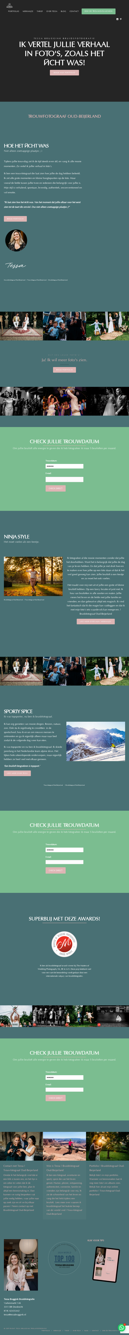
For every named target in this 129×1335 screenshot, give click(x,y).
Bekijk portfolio (15, 219)
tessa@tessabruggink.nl (15, 1314)
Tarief (40, 11)
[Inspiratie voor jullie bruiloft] (120, 19)
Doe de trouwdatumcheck (99, 11)
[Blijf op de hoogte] (117, 19)
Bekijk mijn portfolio (64, 73)
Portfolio (13, 11)
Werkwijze (28, 11)
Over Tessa (51, 11)
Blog (63, 11)
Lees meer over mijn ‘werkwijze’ (96, 621)
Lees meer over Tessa (17, 773)
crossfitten (40, 728)
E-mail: (48, 473)
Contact (74, 11)
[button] (121, 1327)
